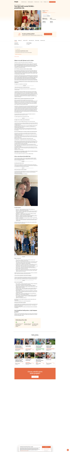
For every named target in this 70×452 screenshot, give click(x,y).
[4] (31, 28)
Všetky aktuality (16, 56)
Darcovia (25, 40)
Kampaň (15, 40)
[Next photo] (40, 18)
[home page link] (16, 2)
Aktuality (20, 40)
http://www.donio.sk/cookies (25, 450)
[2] (21, 28)
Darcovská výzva (31, 40)
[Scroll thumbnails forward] (40, 28)
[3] (26, 28)
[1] (16, 28)
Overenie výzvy (42, 40)
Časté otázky (37, 40)
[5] (36, 28)
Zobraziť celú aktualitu (18, 54)
